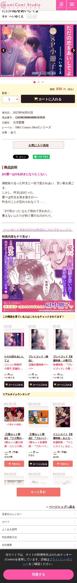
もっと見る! (38, 491)
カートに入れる (50, 99)
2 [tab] (39, 82)
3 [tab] (43, 82)
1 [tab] (34, 82)
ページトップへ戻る (62, 506)
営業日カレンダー (12, 514)
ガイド (5, 521)
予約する (16, 464)
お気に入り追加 (39, 145)
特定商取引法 (9, 537)
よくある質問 (9, 529)
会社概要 (7, 544)
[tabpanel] (38, 50)
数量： (5, 93)
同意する (38, 574)
